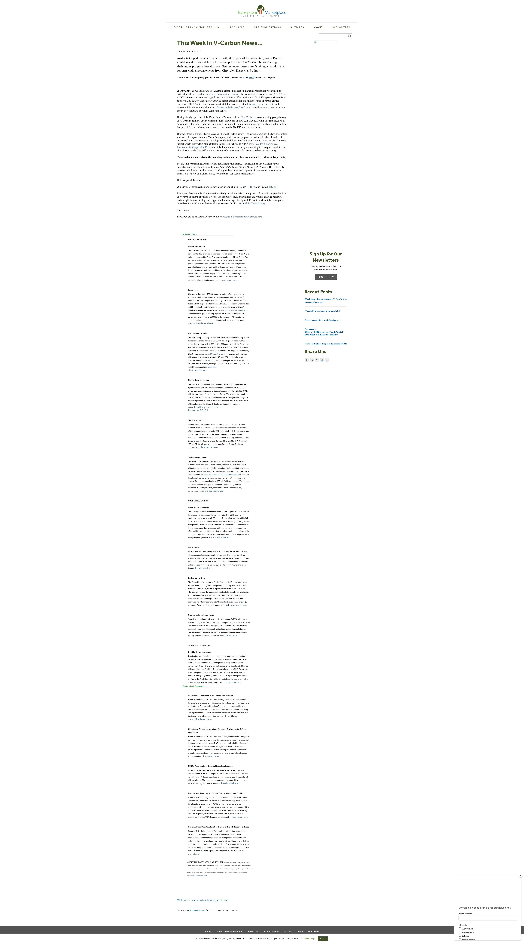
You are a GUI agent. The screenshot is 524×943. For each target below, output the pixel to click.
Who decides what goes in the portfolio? (322, 311)
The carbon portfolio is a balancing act (322, 320)
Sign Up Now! (326, 277)
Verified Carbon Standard (214, 354)
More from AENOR (198, 410)
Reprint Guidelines (198, 910)
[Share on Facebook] (307, 360)
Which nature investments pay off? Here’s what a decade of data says (326, 300)
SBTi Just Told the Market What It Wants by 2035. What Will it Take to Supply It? (324, 332)
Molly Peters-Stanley (255, 203)
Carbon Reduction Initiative (234, 310)
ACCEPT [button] (323, 939)
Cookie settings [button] (308, 938)
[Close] (521, 875)
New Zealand (247, 117)
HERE (250, 186)
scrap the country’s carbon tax (220, 94)
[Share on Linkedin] (322, 360)
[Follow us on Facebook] (178, 903)
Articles (297, 27)
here (251, 77)
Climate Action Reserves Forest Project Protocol (221, 475)
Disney (208, 360)
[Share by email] (327, 360)
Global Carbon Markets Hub (196, 27)
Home (208, 931)
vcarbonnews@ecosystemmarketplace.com (241, 216)
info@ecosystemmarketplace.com (197, 875)
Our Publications (267, 27)
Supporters (341, 27)
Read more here (228, 279)
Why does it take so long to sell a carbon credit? (326, 343)
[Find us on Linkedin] (186, 903)
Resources (237, 27)
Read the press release (206, 406)
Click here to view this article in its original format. (202, 900)
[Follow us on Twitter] (182, 903)
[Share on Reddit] (317, 360)
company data (210, 367)
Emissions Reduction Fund (230, 107)
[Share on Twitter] (312, 360)
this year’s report (255, 104)
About (318, 27)
